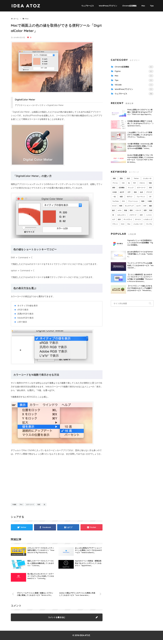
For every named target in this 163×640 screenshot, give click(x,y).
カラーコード (30, 504)
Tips (133, 80)
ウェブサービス (133, 94)
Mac (21, 504)
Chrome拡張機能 (133, 67)
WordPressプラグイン (133, 89)
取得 (39, 504)
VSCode (133, 85)
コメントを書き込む (56, 617)
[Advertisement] (33, 480)
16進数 (14, 504)
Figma (133, 71)
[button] (150, 303)
